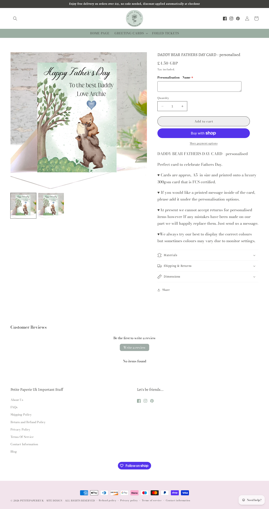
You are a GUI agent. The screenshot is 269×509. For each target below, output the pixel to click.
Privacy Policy (20, 429)
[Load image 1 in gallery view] (23, 206)
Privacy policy (129, 500)
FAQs (14, 407)
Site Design (54, 500)
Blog (14, 451)
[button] (15, 18)
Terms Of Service (22, 437)
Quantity (163, 98)
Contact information (178, 500)
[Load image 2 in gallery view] (51, 206)
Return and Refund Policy (28, 422)
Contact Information (24, 444)
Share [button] (166, 289)
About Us (17, 399)
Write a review (134, 347)
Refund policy (107, 500)
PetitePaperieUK (32, 500)
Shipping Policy (21, 414)
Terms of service (152, 500)
